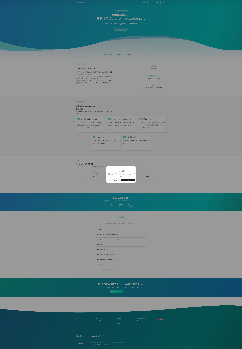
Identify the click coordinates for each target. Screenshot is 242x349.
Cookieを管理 (114, 180)
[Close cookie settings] (133, 169)
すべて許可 (128, 180)
